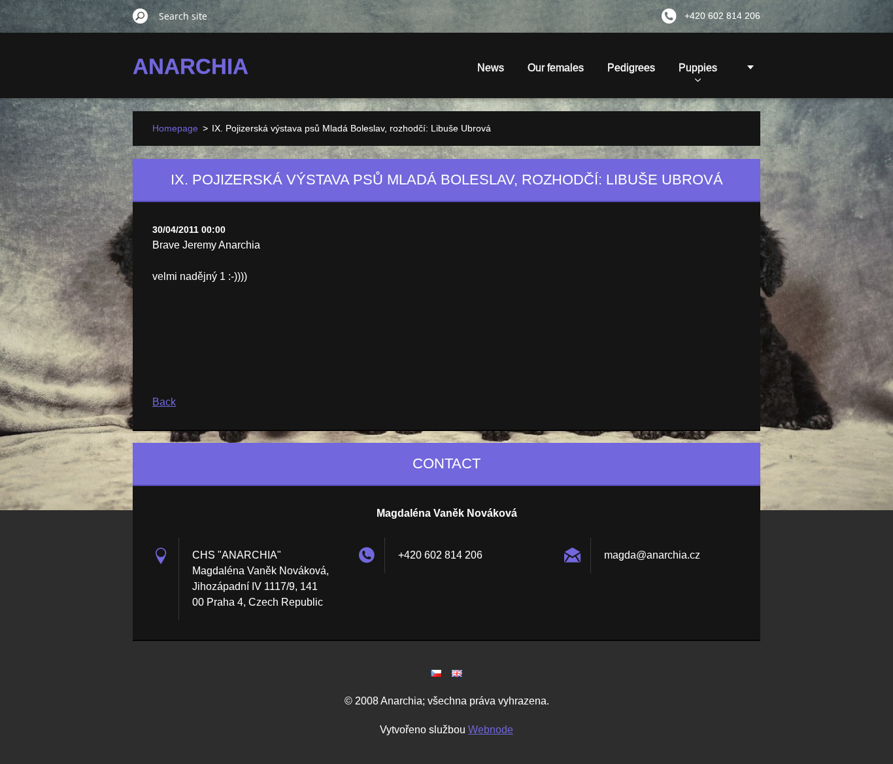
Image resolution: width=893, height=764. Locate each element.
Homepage (175, 128)
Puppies (698, 67)
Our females (556, 67)
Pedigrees (631, 67)
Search (140, 15)
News (490, 67)
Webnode (490, 729)
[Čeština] (436, 673)
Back (164, 402)
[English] (457, 673)
